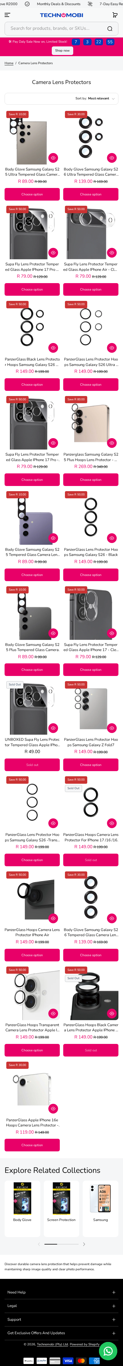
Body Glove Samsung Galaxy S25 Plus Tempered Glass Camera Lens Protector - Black (32, 647)
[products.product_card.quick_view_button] (53, 158)
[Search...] (109, 28)
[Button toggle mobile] (8, 14)
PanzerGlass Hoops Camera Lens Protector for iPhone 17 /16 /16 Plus (90, 837)
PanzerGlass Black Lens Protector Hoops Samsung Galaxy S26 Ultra (32, 362)
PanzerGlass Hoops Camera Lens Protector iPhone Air (32, 932)
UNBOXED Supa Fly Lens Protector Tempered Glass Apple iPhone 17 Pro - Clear (32, 742)
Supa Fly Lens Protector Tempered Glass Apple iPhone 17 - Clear (91, 647)
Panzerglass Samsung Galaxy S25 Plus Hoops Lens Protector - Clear (91, 457)
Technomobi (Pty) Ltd (52, 1344)
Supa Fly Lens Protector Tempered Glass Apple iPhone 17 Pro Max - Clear (32, 267)
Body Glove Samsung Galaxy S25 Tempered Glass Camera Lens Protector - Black (32, 552)
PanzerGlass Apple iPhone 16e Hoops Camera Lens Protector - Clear (32, 1123)
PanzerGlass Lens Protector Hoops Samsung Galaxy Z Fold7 (91, 742)
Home (9, 63)
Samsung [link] (100, 1220)
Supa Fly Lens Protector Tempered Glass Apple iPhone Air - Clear (90, 267)
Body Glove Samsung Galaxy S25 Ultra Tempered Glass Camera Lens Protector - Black (32, 172)
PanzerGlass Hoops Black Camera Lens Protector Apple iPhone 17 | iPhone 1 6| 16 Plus (91, 1027)
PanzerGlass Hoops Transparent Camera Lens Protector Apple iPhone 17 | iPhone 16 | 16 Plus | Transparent (32, 1027)
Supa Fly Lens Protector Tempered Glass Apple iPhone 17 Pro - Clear (32, 457)
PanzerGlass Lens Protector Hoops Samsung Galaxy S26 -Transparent (32, 837)
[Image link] (22, 1209)
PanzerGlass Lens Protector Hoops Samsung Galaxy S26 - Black (91, 552)
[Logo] (61, 15)
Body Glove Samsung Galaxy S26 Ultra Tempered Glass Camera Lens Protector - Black (91, 172)
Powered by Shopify (85, 1344)
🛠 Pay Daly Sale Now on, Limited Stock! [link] (61, 42)
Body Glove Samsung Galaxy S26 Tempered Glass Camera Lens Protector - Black (91, 932)
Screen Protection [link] (61, 1220)
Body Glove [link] (22, 1220)
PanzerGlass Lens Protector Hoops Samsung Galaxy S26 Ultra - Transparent (91, 362)
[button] (115, 14)
